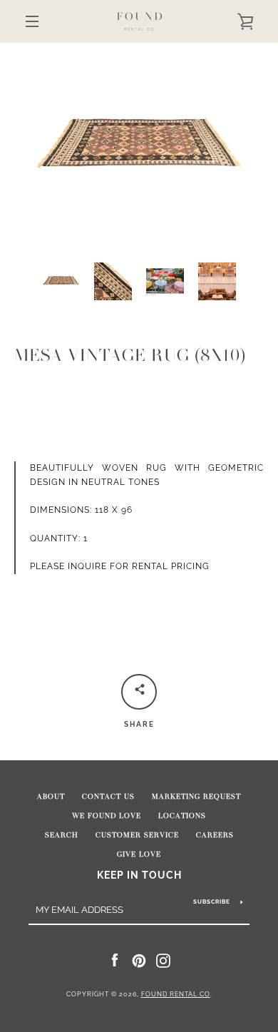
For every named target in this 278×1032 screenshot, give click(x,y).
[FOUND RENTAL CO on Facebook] (115, 960)
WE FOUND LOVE (106, 816)
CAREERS (215, 835)
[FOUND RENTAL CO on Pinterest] (139, 960)
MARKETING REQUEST (196, 796)
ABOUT (51, 796)
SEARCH (61, 835)
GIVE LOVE (139, 854)
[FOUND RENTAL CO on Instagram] (163, 960)
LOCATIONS (182, 816)
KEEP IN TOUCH (139, 875)
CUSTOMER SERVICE (137, 835)
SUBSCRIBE (211, 901)
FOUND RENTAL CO (175, 994)
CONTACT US (108, 796)
